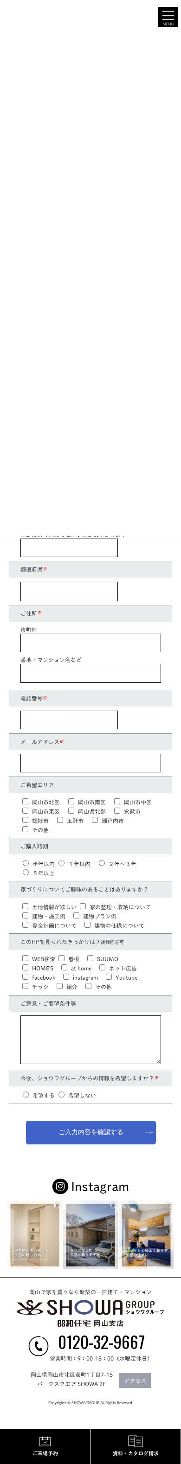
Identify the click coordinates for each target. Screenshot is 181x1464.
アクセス (135, 1380)
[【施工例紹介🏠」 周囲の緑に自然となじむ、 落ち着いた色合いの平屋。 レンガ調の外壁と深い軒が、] (90, 1235)
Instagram (100, 1187)
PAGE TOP (167, 1264)
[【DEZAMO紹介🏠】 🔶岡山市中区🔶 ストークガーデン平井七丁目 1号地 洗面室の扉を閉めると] (34, 1235)
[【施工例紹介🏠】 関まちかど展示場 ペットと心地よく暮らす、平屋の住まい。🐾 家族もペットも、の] (146, 1235)
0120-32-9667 (101, 1341)
